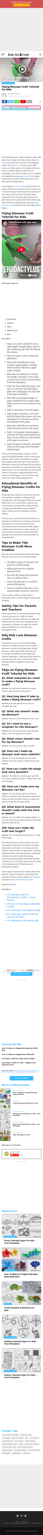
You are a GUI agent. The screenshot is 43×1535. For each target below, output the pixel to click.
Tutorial (6, 1438)
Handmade (16, 1453)
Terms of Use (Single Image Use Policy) (17, 1523)
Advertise (24, 1521)
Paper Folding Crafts (30, 1072)
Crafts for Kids (9, 1447)
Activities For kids (10, 1435)
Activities (19, 1441)
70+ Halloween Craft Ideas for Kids (23, 920)
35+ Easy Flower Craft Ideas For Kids (23, 910)
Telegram (36, 877)
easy (21, 1444)
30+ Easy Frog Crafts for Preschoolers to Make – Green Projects (21, 897)
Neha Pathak (15, 94)
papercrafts (24, 176)
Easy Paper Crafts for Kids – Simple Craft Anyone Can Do (19, 1064)
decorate (18, 165)
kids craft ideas (32, 1444)
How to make (34, 1450)
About (17, 1521)
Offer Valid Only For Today (21, 5)
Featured (6, 1453)
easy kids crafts (25, 1447)
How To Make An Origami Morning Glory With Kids (20, 1049)
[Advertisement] (21, 29)
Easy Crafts (8, 1441)
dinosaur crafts (18, 186)
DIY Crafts (34, 1438)
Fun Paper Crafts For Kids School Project (18, 1059)
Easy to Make (30, 1070)
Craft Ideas (30, 1441)
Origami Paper (10, 1072)
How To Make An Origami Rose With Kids (18, 1054)
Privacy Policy (36, 1523)
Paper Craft (18, 1072)
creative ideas (21, 1450)
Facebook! (29, 880)
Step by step (25, 1435)
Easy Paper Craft (19, 1070)
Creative (26, 1453)
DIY (26, 1438)
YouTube (19, 880)
